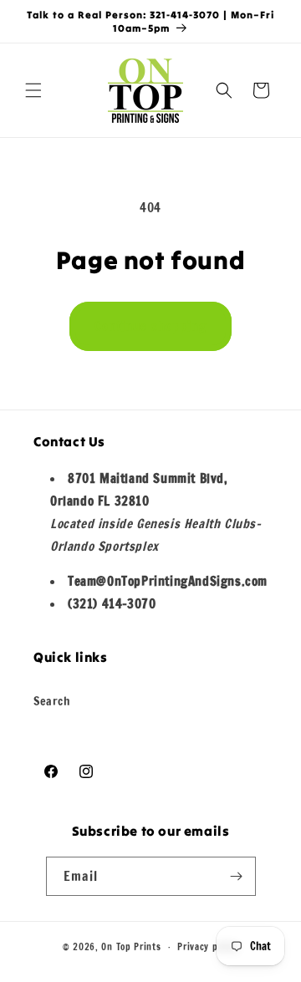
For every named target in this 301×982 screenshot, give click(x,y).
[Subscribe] (236, 876)
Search (52, 701)
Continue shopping (150, 326)
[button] (33, 90)
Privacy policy (207, 947)
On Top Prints (131, 947)
